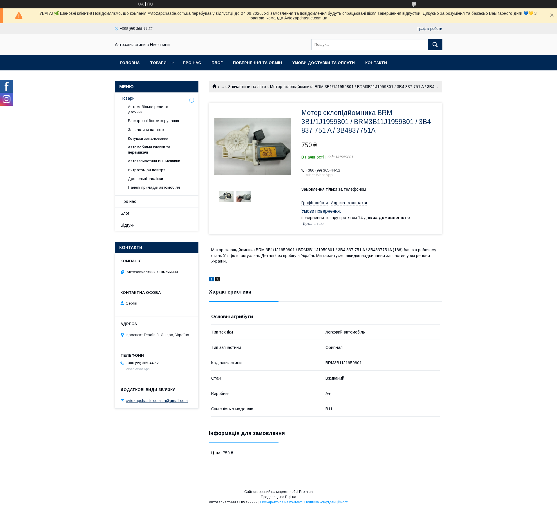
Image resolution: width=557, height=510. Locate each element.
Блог (217, 63)
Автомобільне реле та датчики (148, 109)
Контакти (376, 63)
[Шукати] (435, 44)
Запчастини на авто (247, 86)
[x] (217, 280)
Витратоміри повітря (146, 170)
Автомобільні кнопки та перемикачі (149, 149)
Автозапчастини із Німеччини (154, 161)
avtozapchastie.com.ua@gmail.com (157, 400)
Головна (130, 63)
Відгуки (128, 225)
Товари (158, 63)
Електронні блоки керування (153, 121)
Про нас (192, 63)
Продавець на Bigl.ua (278, 497)
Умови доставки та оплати (323, 63)
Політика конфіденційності (326, 502)
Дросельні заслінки (145, 178)
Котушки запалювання (148, 138)
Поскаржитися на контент (281, 502)
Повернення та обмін (257, 63)
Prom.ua (306, 492)
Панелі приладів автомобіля (154, 187)
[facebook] (211, 280)
